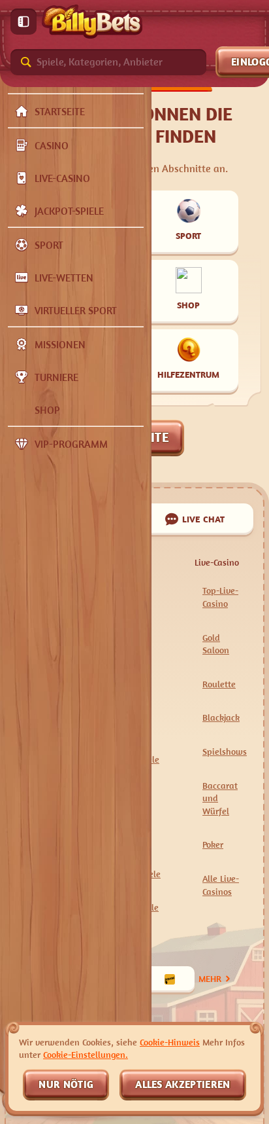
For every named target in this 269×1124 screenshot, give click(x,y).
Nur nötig (66, 1084)
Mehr (209, 978)
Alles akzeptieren (182, 1084)
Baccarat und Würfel (220, 798)
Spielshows (224, 751)
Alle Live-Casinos (220, 885)
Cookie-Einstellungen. (85, 1054)
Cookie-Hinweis (170, 1041)
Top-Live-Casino (220, 597)
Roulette (219, 683)
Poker (212, 844)
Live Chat (203, 518)
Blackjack (221, 717)
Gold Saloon (215, 644)
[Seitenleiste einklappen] (23, 21)
